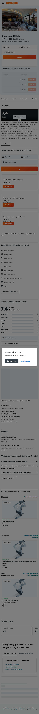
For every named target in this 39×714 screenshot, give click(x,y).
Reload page (11, 361)
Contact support (25, 361)
